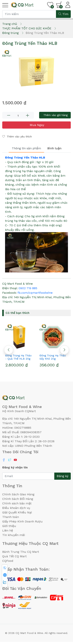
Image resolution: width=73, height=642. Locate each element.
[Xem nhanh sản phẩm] (19, 348)
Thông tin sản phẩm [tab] (26, 148)
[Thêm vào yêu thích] (47, 348)
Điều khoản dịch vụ (16, 508)
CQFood (7, 561)
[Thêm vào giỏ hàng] (26, 348)
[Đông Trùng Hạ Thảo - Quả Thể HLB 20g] (19, 337)
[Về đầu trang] (62, 619)
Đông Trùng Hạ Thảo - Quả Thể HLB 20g (18, 357)
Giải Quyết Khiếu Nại (17, 512)
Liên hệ (7, 530)
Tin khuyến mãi (13, 535)
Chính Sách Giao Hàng (18, 494)
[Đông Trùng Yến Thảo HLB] (36, 72)
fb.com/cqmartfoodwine (35, 292)
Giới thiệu (9, 526)
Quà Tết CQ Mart (14, 556)
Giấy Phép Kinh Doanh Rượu (22, 521)
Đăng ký (62, 476)
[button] (64, 349)
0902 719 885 (28, 288)
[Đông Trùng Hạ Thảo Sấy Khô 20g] (53, 337)
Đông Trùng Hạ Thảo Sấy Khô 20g (52, 357)
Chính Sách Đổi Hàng (17, 499)
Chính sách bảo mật (16, 503)
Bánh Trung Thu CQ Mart (20, 552)
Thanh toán (10, 517)
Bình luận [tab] (54, 148)
